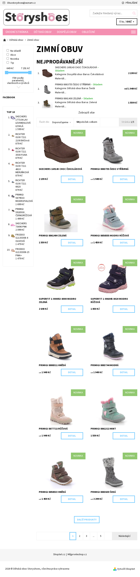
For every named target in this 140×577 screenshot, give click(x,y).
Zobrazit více (86, 113)
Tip (12, 63)
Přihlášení (131, 3)
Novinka (14, 59)
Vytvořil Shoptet (126, 569)
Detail (72, 179)
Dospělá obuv (66, 32)
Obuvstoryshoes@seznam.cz (21, 3)
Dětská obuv (42, 32)
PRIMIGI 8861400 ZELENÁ (74, 98)
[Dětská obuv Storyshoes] (36, 17)
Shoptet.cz (59, 554)
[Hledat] (134, 13)
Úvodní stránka (16, 32)
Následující (124, 536)
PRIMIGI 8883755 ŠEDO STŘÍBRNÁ (78, 84)
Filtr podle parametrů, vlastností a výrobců (18, 80)
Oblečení (88, 32)
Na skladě (15, 51)
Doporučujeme (60, 122)
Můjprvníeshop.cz (77, 554)
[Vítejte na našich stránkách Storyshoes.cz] (4, 40)
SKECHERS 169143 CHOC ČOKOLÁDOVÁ (77, 69)
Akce (13, 55)
